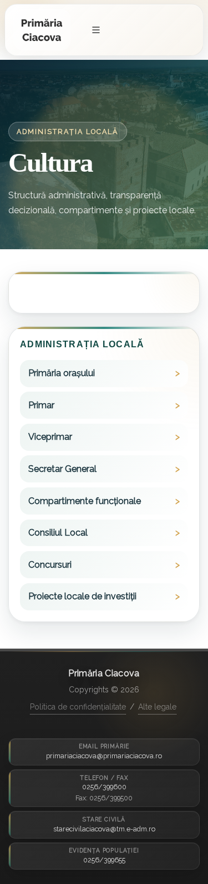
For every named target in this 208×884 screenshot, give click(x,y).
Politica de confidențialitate (78, 706)
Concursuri (50, 564)
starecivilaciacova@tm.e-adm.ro (104, 829)
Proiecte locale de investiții (82, 596)
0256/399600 (104, 787)
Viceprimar (50, 436)
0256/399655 (104, 860)
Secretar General (62, 469)
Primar (41, 405)
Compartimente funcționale (84, 501)
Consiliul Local (58, 532)
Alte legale (157, 706)
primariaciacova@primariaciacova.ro (104, 756)
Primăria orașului (61, 373)
